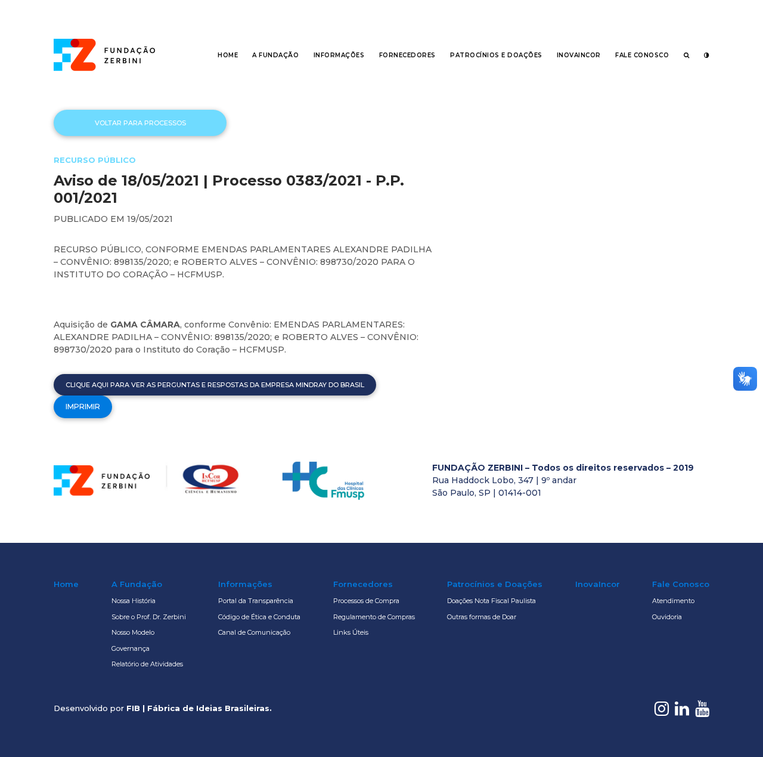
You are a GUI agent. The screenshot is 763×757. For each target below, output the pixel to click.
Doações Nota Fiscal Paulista (491, 601)
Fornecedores (407, 55)
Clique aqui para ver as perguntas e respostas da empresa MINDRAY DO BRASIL (215, 385)
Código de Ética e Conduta (259, 617)
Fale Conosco (642, 55)
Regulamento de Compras (374, 617)
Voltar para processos (140, 123)
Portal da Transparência (255, 601)
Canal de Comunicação (254, 632)
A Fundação (275, 55)
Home (228, 55)
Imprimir (83, 406)
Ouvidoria (667, 617)
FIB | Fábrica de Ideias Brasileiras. (199, 708)
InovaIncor (579, 55)
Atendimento (673, 601)
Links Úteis (350, 632)
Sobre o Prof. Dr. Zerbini (148, 617)
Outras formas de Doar (481, 617)
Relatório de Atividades (147, 664)
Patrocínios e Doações (496, 55)
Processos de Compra (366, 601)
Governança (130, 648)
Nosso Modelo (132, 632)
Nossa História (133, 601)
